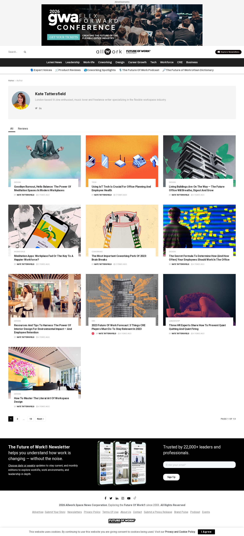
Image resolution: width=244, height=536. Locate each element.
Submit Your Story (55, 512)
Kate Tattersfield (25, 195)
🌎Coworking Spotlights (100, 70)
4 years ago (198, 264)
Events (206, 512)
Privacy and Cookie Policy (180, 531)
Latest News (54, 62)
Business (192, 62)
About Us (126, 512)
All (11, 128)
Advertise (37, 512)
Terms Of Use (110, 512)
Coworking (105, 62)
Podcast (195, 512)
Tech (153, 62)
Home (11, 80)
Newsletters (74, 512)
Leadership (73, 62)
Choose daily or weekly (21, 465)
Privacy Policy (92, 512)
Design (120, 62)
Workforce (166, 62)
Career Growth (137, 62)
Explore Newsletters (229, 52)
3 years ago (44, 195)
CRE (180, 62)
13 (31, 419)
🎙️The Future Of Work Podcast (139, 70)
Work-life (88, 62)
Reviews (23, 128)
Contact (137, 512)
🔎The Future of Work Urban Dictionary (188, 70)
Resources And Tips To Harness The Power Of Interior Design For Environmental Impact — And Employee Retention (43, 329)
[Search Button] (24, 52)
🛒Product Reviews (68, 70)
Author (19, 80)
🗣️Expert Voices (41, 70)
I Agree (206, 531)
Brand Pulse (181, 512)
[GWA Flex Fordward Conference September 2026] (122, 24)
